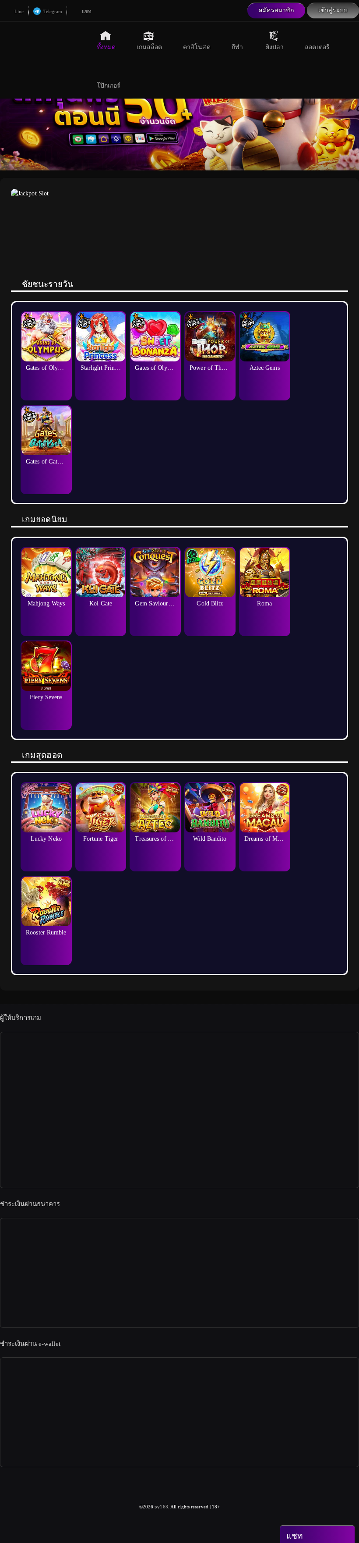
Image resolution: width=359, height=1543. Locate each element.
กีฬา (237, 47)
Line (18, 11)
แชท (85, 11)
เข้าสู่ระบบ (333, 10)
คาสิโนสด (197, 47)
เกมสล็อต (149, 47)
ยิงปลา (275, 47)
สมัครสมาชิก (276, 10)
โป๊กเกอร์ (109, 85)
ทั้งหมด (106, 47)
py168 (161, 1506)
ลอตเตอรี (317, 47)
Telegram (52, 11)
